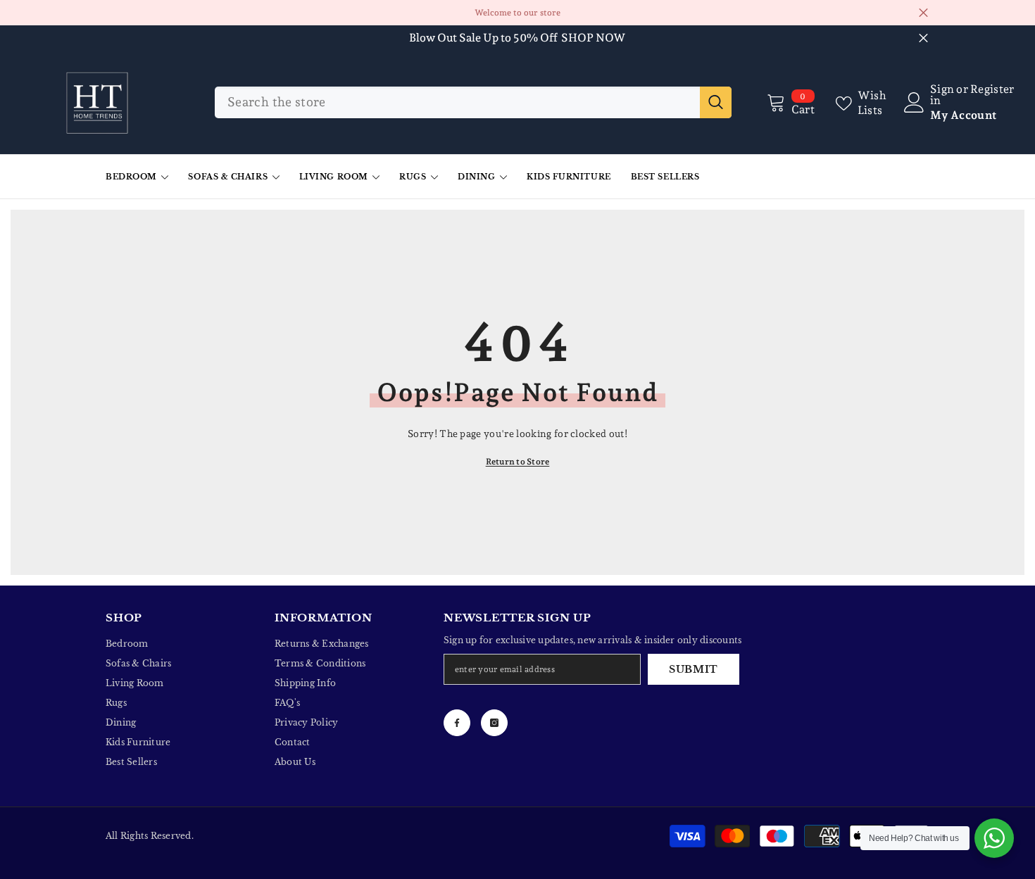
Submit (693, 669)
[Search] (473, 102)
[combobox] (457, 102)
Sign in (942, 95)
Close (923, 13)
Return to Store (518, 462)
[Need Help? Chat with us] (994, 838)
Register (992, 90)
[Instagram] (494, 722)
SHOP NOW (593, 37)
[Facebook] (457, 722)
